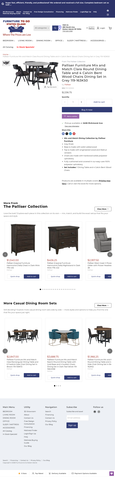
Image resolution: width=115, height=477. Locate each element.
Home (5, 55)
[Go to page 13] (63, 289)
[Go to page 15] (67, 289)
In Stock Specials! (25, 47)
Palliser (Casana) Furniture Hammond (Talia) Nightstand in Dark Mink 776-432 (63, 265)
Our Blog (26, 13)
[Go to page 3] (44, 289)
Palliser (68, 85)
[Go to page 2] (42, 289)
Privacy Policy (51, 421)
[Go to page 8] (53, 289)
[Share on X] (66, 133)
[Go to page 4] (46, 289)
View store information (72, 126)
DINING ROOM (43, 41)
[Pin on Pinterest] (74, 133)
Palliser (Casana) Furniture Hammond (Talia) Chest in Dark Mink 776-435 (23, 265)
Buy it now (87, 110)
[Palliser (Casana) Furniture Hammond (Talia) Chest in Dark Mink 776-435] (23, 239)
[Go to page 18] (72, 289)
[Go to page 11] (59, 289)
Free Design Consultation (44, 12)
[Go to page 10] (57, 289)
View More (101, 209)
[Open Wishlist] (111, 473)
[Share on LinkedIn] (70, 133)
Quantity (65, 97)
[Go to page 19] (74, 289)
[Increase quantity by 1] (81, 102)
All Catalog (8, 47)
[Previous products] (5, 254)
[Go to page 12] (61, 289)
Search (48, 411)
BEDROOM (8, 41)
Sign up (72, 425)
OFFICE (59, 41)
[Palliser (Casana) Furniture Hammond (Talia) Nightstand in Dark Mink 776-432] (63, 239)
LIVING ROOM (25, 41)
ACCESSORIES (98, 41)
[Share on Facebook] (63, 133)
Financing (60, 12)
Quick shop (15, 276)
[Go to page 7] (51, 289)
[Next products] (109, 254)
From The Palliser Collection (73, 62)
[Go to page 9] (55, 289)
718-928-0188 (67, 31)
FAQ (95, 12)
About (18, 12)
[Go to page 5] (48, 289)
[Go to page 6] (49, 289)
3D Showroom (8, 12)
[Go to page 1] (40, 289)
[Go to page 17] (70, 289)
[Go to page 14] (65, 289)
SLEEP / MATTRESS (76, 41)
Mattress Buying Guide (11, 13)
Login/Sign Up (85, 12)
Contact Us (27, 12)
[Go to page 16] (69, 289)
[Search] (55, 28)
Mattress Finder (72, 12)
